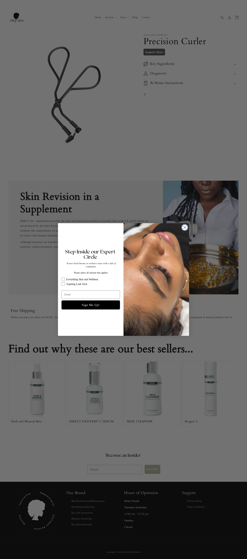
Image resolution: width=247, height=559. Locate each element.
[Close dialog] (185, 227)
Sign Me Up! (91, 305)
